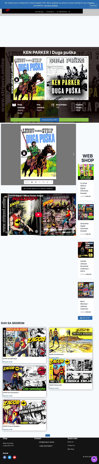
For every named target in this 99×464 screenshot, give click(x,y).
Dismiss (93, 6)
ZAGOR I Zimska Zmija (55, 385)
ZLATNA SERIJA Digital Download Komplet (84, 188)
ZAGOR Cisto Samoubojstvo (11, 392)
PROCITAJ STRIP (7, 362)
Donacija (39, 11)
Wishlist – (64, 11)
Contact (50, 11)
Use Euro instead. (51, 6)
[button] (86, 195)
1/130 (26, 182)
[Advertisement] (49, 31)
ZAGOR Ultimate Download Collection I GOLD (84, 266)
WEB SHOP (87, 158)
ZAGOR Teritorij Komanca (56, 354)
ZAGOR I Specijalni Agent (10, 358)
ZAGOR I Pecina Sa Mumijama (11, 426)
